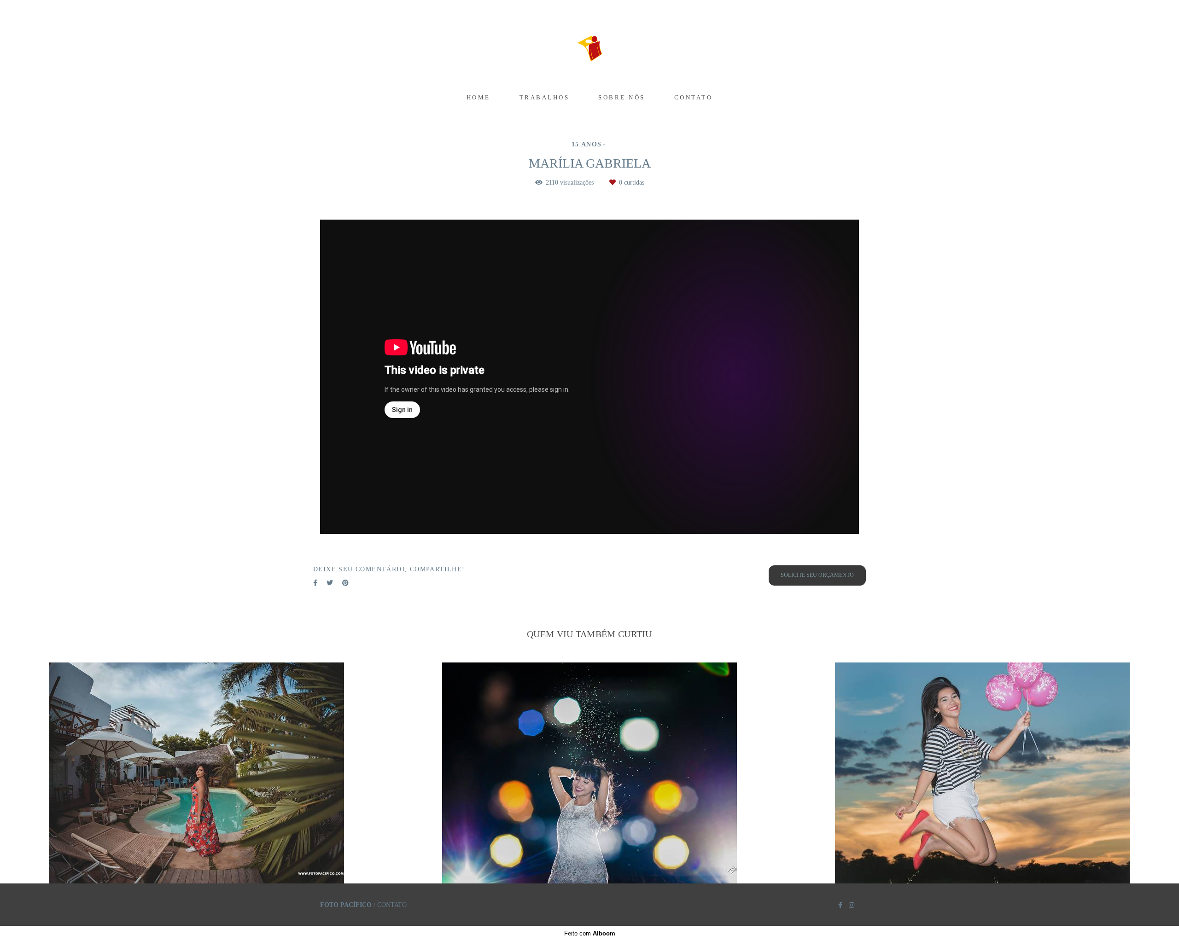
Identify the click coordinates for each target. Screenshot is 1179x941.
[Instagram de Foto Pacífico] (851, 905)
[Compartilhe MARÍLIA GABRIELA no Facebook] (315, 583)
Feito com (589, 933)
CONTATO (693, 97)
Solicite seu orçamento (817, 575)
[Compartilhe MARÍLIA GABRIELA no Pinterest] (345, 583)
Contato (392, 905)
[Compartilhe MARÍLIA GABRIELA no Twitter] (330, 583)
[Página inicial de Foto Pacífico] (589, 44)
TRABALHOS (544, 97)
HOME (478, 97)
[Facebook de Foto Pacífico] (840, 905)
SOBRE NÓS (621, 97)
